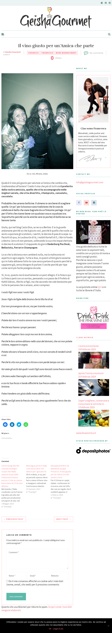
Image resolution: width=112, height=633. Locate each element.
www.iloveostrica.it (86, 433)
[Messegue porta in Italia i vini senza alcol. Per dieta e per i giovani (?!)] (38, 478)
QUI (100, 287)
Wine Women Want (66, 53)
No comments (96, 52)
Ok (50, 628)
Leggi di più (58, 628)
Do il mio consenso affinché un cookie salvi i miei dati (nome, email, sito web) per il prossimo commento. (34, 583)
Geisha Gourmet (13, 52)
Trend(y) (33, 53)
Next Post (62, 519)
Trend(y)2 (47, 53)
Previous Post (14, 519)
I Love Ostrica (84, 337)
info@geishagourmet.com (89, 182)
